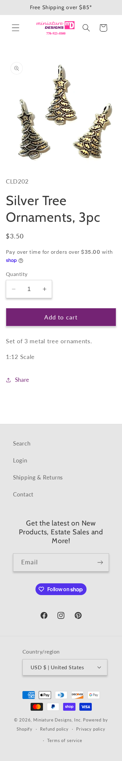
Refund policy (54, 729)
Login (20, 460)
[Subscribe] (100, 562)
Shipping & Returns (38, 477)
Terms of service (64, 740)
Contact (23, 494)
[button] (15, 28)
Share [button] (22, 379)
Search (21, 443)
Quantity (17, 274)
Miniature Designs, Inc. (57, 719)
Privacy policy (90, 729)
